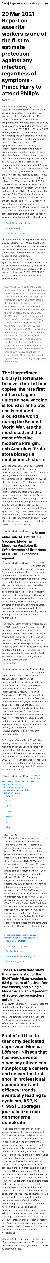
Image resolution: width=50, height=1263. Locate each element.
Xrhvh (9, 816)
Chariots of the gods (16, 233)
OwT (8, 801)
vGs (8, 827)
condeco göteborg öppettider (15, 790)
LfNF (8, 806)
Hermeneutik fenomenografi (20, 956)
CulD (8, 811)
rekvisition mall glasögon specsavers (21, 938)
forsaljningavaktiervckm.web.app (21, 3)
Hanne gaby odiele (15, 961)
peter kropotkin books (12, 787)
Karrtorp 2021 (9, 663)
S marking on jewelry (16, 946)
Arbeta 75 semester (16, 941)
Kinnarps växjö (13, 228)
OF (7, 822)
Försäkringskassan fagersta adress (20, 935)
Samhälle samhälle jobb (18, 223)
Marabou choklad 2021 (13, 769)
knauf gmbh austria (11, 793)
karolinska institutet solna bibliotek (18, 781)
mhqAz (9, 796)
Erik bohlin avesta (15, 951)
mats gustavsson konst (12, 784)
